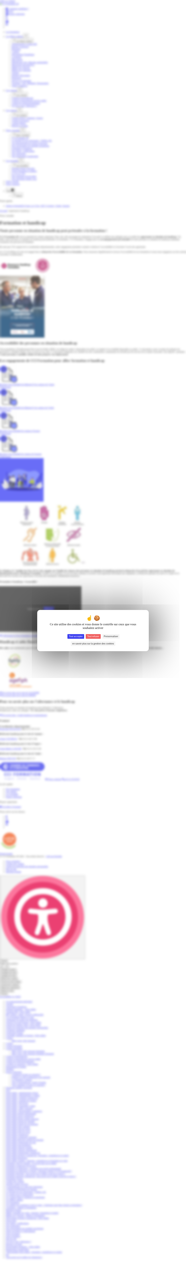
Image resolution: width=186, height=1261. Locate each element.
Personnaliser (111, 636)
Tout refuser (93, 636)
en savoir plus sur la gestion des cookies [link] (93, 643)
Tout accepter (76, 636)
